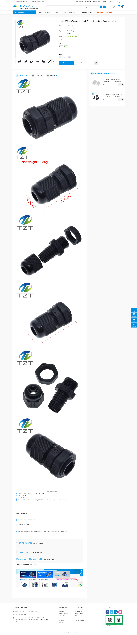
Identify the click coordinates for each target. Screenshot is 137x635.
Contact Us (72, 12)
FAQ (60, 618)
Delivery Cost (78, 615)
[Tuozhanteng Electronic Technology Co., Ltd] (25, 6)
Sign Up (110, 1)
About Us (57, 12)
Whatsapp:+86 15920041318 (20, 1)
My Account (88, 1)
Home (40, 12)
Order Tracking (79, 1)
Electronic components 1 (29, 16)
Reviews (54, 76)
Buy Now (67, 62)
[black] (66, 47)
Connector (38, 16)
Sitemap (61, 622)
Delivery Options (79, 613)
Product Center (96, 1)
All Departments (21, 12)
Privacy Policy (62, 615)
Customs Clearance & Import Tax (82, 618)
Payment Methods (79, 611)
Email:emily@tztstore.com (38, 1)
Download (38, 76)
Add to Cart (85, 62)
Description (23, 76)
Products (21, 16)
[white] (61, 47)
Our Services (48, 12)
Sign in (104, 1)
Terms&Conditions (63, 613)
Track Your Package (79, 620)
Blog (65, 12)
